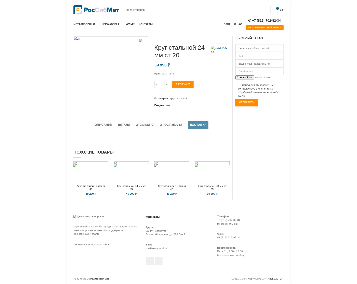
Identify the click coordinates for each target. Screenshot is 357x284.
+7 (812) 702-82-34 (228, 219)
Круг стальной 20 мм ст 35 (212, 187)
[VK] (193, 105)
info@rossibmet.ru (156, 248)
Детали (124, 124)
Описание (103, 124)
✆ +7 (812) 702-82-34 (264, 20)
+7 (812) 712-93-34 (228, 237)
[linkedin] (183, 105)
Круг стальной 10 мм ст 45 (171, 187)
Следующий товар (228, 38)
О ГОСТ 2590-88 (171, 124)
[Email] (179, 105)
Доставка (198, 124)
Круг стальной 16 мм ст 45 (91, 187)
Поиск (265, 10)
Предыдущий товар (220, 38)
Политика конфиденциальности (92, 243)
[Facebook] (174, 105)
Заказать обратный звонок (264, 27)
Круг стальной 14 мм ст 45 (131, 187)
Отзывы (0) (145, 124)
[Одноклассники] (188, 105)
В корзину (183, 84)
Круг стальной (178, 98)
